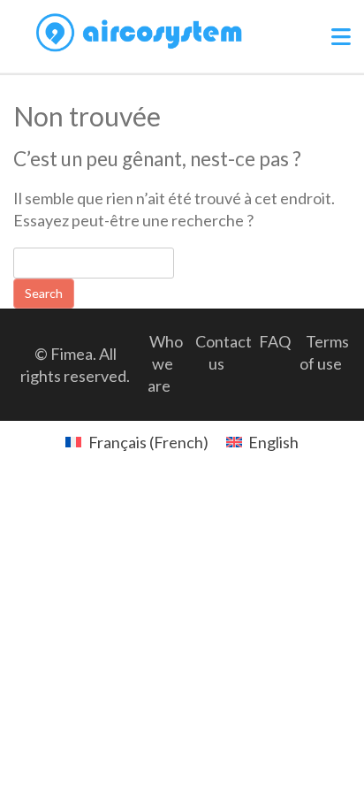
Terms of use (324, 352)
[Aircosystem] (139, 33)
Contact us (223, 352)
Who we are (165, 363)
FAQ (275, 341)
